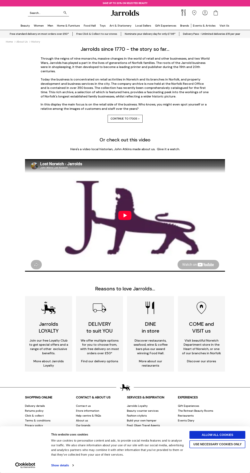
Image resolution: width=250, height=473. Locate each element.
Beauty (25, 25)
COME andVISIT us (201, 327)
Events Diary (186, 420)
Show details (60, 465)
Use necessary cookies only (217, 444)
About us (82, 420)
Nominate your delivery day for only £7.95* (150, 34)
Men (50, 25)
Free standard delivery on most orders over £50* (39, 34)
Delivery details (35, 406)
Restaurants (186, 415)
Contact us (83, 406)
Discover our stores (201, 361)
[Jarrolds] (125, 12)
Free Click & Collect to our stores (96, 34)
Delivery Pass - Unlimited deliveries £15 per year (211, 34)
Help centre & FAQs (88, 415)
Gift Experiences (165, 25)
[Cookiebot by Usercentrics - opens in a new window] (25, 465)
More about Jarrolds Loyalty (48, 363)
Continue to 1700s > (125, 118)
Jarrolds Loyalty (137, 406)
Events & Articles (204, 25)
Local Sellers (143, 25)
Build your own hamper (141, 420)
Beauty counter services (143, 410)
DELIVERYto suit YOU (99, 327)
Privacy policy (34, 425)
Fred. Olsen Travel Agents (143, 425)
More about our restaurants (150, 363)
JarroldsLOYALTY (49, 327)
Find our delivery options (99, 361)
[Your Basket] (215, 12)
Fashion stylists (137, 415)
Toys (103, 25)
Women (39, 25)
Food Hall (90, 25)
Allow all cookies (217, 434)
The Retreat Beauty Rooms (195, 410)
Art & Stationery (120, 25)
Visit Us (224, 25)
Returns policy (34, 410)
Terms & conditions (38, 420)
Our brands (83, 425)
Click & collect (34, 415)
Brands (184, 25)
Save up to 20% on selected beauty (125, 3)
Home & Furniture (68, 25)
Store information (87, 410)
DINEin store (150, 327)
